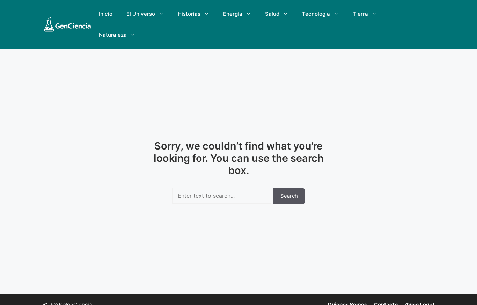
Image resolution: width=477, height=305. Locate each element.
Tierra (360, 13)
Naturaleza (113, 34)
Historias (189, 13)
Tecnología (316, 13)
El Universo (140, 13)
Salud (272, 13)
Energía (232, 13)
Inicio (105, 13)
